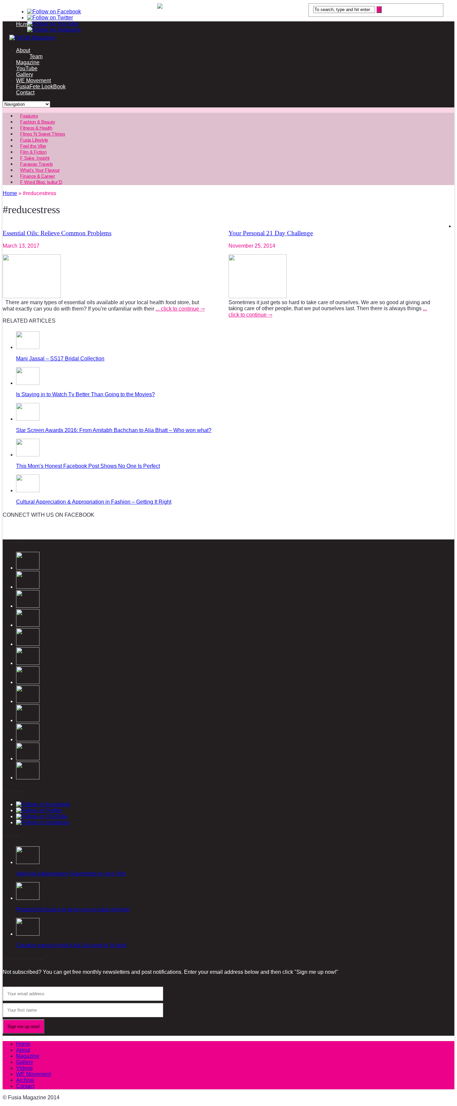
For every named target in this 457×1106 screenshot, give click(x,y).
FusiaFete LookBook (41, 86)
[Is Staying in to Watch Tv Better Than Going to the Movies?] (27, 383)
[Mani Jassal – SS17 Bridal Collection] (27, 347)
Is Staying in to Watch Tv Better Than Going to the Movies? (85, 394)
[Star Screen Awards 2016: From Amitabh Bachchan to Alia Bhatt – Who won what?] (27, 419)
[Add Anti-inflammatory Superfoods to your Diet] (27, 862)
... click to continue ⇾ (180, 309)
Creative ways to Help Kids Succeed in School (71, 945)
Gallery (24, 74)
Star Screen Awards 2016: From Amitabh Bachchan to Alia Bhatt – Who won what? (113, 430)
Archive (25, 1080)
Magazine (27, 62)
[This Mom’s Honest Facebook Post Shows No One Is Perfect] (27, 454)
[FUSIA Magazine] (228, 38)
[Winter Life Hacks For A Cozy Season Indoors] (27, 682)
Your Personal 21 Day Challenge (271, 233)
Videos (24, 1068)
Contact (25, 92)
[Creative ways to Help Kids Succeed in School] (27, 934)
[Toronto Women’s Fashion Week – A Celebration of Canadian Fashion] (27, 758)
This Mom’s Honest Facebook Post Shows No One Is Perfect (88, 466)
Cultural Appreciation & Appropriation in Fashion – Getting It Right (93, 502)
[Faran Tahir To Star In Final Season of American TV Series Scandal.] (27, 625)
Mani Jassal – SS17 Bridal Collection (60, 358)
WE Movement (33, 80)
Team (35, 56)
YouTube (26, 68)
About (23, 50)
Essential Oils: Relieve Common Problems (57, 233)
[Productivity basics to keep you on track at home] (27, 898)
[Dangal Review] (27, 739)
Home (23, 1044)
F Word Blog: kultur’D (41, 182)
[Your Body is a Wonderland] (27, 701)
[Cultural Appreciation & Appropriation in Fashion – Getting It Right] (27, 490)
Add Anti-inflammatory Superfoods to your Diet (70, 873)
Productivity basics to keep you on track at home (73, 909)
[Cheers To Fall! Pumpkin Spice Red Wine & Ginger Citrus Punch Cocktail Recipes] (27, 777)
